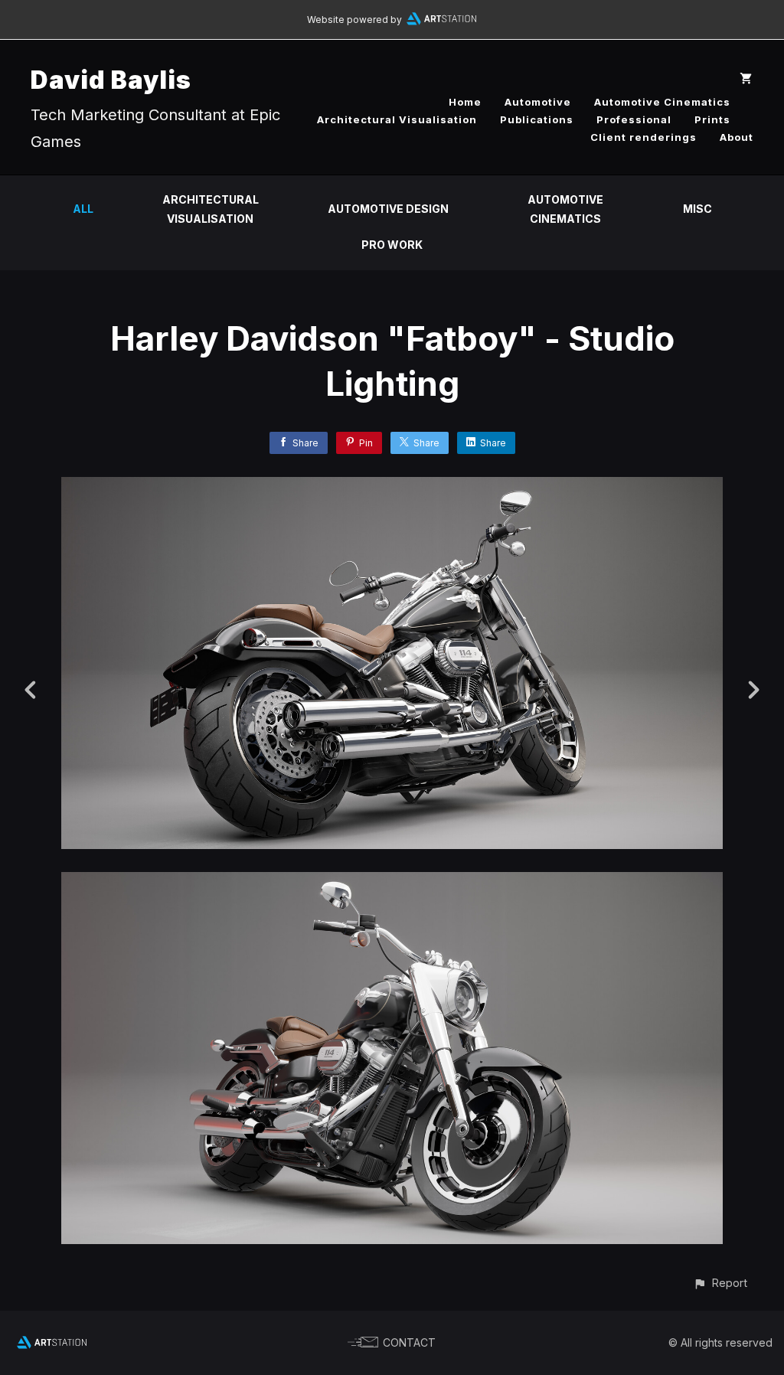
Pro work (392, 244)
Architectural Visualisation (397, 119)
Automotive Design (388, 208)
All (83, 208)
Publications (536, 119)
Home (465, 102)
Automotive (538, 102)
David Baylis (111, 80)
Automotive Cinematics (662, 102)
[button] (720, 1282)
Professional (633, 119)
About (736, 137)
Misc (697, 208)
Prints (712, 119)
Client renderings (643, 137)
